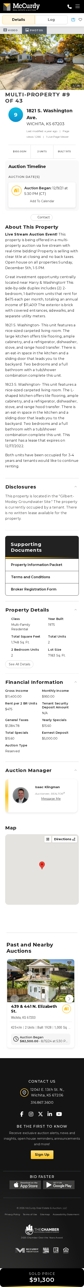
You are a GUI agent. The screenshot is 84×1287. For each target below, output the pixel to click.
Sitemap (45, 1214)
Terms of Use (30, 1214)
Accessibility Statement (66, 1214)
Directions (63, 839)
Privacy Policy (12, 1214)
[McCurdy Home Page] (21, 6)
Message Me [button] (51, 799)
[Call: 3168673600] (69, 6)
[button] (73, 20)
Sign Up (42, 1155)
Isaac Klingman (47, 787)
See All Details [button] (19, 664)
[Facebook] (21, 1114)
